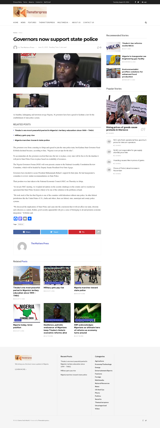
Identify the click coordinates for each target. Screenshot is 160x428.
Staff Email (47, 2)
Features (32, 22)
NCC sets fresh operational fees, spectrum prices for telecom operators (130, 141)
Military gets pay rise (25, 135)
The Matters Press (27, 47)
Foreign (98, 377)
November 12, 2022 (129, 62)
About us (31, 2)
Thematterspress (47, 22)
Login (145, 2)
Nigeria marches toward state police (32, 140)
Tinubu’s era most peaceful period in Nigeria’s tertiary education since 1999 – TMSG (54, 130)
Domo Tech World (24, 420)
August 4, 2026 (80, 293)
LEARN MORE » (20, 369)
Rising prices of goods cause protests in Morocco (121, 128)
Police (21, 224)
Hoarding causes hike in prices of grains (128, 160)
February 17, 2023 (129, 80)
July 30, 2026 (49, 336)
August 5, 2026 (49, 291)
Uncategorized (101, 405)
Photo (97, 393)
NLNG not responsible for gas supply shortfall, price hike (127, 151)
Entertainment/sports (103, 371)
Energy (18, 320)
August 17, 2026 (19, 299)
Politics (98, 396)
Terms (25, 2)
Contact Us (39, 2)
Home (15, 22)
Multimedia (63, 22)
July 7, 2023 (127, 49)
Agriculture (99, 361)
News (23, 22)
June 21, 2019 (43, 47)
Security (98, 399)
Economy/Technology (23, 283)
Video (97, 409)
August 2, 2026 (19, 331)
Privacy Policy (17, 2)
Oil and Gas (99, 390)
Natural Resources (102, 383)
